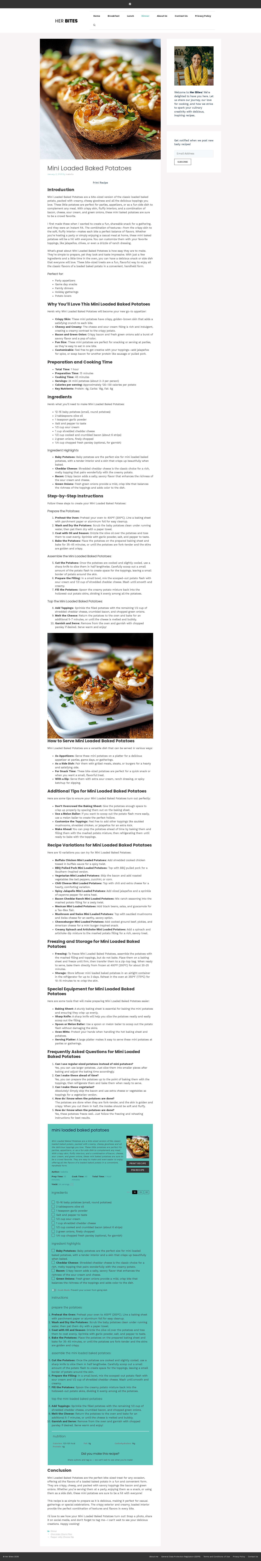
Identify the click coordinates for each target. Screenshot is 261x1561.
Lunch (130, 15)
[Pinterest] (129, 4)
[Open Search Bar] (94, 25)
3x (146, 1192)
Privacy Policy (203, 15)
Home (96, 15)
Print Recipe (100, 182)
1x (135, 1192)
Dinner (145, 15)
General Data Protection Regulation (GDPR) (180, 1557)
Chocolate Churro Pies (61, 1534)
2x (140, 1192)
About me (153, 1557)
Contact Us (181, 15)
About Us (162, 15)
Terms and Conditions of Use (216, 1557)
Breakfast (113, 15)
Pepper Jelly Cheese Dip (62, 1537)
